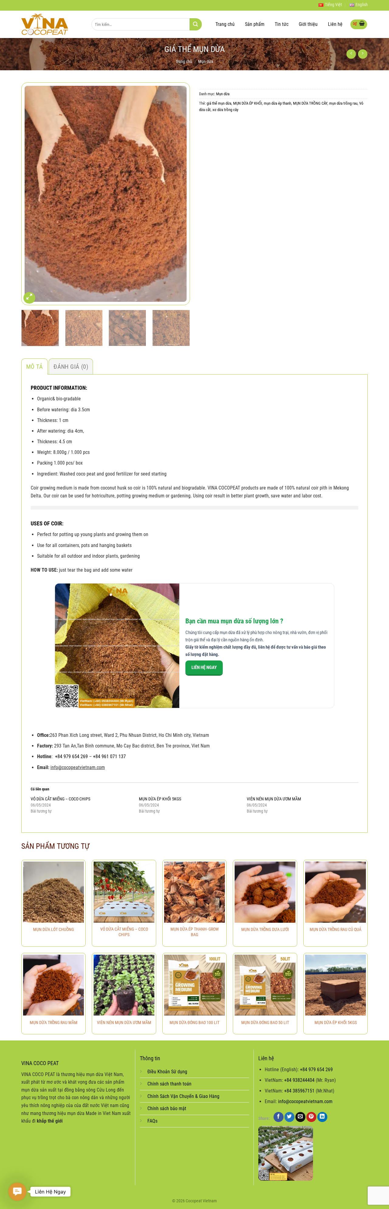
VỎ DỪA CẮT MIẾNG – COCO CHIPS (60, 798)
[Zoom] (29, 298)
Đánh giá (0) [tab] (70, 366)
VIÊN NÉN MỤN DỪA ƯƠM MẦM (274, 798)
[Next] (179, 194)
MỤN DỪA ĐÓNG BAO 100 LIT (194, 1022)
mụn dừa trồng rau (343, 103)
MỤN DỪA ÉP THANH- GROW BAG (194, 932)
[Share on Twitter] (289, 1117)
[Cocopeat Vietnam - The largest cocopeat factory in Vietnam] (51, 24)
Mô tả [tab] (34, 366)
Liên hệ (335, 24)
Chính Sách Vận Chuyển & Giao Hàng (183, 1096)
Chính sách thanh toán (169, 1084)
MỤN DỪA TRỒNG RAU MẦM (53, 1022)
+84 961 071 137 (109, 756)
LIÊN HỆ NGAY (204, 667)
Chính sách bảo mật (166, 1108)
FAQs (152, 1121)
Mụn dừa (205, 61)
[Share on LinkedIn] (322, 1117)
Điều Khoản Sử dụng (167, 1072)
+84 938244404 (299, 1080)
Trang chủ (225, 24)
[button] (17, 1192)
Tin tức (281, 24)
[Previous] (32, 194)
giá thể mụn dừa (219, 103)
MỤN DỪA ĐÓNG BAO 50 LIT (265, 1022)
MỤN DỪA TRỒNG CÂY (310, 103)
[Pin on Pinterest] (311, 1117)
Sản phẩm (254, 24)
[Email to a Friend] (300, 1117)
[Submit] (196, 24)
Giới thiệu (308, 24)
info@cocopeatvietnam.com (305, 1101)
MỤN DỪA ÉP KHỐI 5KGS (160, 798)
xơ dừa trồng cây (225, 109)
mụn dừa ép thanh (277, 103)
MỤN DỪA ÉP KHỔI (247, 103)
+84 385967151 (299, 1091)
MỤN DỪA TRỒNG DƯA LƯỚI (265, 929)
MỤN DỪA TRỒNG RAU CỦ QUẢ (335, 929)
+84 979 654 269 (71, 756)
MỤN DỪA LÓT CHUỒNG (53, 929)
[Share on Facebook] (279, 1117)
